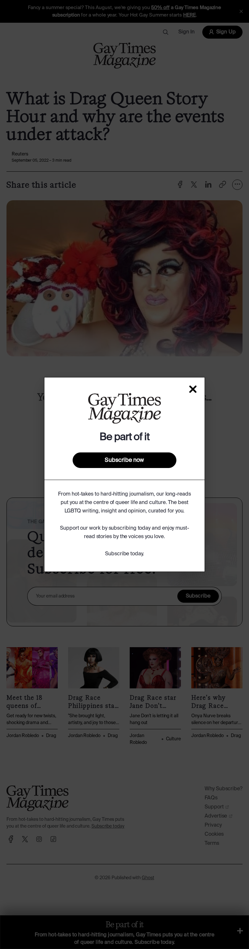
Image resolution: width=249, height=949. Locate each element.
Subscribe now (124, 460)
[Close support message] (192, 389)
